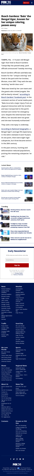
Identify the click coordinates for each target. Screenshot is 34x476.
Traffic (3, 323)
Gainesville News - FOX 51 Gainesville (21, 368)
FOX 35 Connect (20, 395)
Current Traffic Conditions (5, 328)
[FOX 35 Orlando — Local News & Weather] (6, 3)
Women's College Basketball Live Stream (20, 445)
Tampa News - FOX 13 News (21, 372)
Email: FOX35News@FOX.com (22, 389)
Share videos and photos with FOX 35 (21, 392)
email (23, 459)
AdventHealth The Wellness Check (20, 332)
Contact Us (4, 392)
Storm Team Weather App (21, 310)
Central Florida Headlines (5, 291)
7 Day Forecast (20, 298)
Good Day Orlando (6, 372)
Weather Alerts (20, 292)
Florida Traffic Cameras (5, 335)
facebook (10, 459)
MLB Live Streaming (21, 431)
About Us (4, 384)
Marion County (5, 302)
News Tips (19, 384)
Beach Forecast (20, 303)
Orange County (5, 304)
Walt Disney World (6, 357)
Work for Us (4, 396)
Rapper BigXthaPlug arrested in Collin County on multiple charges (11, 176)
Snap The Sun (19, 313)
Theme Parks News (6, 355)
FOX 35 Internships (6, 398)
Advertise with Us (6, 407)
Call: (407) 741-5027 (21, 386)
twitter (14, 459)
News (3, 286)
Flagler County (5, 298)
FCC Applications (5, 417)
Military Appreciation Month (6, 316)
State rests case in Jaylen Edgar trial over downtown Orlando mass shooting (12, 190)
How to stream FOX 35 (6, 387)
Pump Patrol (4, 326)
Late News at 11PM (6, 376)
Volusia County (5, 310)
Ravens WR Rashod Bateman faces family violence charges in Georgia (12, 183)
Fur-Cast (18, 339)
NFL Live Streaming (21, 425)
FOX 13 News (4, 28)
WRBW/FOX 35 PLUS (7, 411)
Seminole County (5, 308)
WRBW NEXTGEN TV (6, 409)
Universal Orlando (6, 361)
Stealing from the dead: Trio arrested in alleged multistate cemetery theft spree (20, 218)
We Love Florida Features (5, 352)
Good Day (19, 323)
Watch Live (26, 2)
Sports (18, 348)
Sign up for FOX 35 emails (6, 400)
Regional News (21, 366)
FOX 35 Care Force (21, 328)
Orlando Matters (5, 374)
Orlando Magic (20, 353)
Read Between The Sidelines (21, 350)
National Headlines (6, 294)
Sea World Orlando (6, 359)
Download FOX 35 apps (6, 404)
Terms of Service (18, 274)
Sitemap (3, 319)
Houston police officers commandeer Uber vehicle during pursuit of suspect (11, 168)
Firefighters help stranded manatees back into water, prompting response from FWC (20, 225)
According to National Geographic (15, 129)
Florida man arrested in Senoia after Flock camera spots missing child (11, 198)
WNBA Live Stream (21, 448)
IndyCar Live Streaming (19, 435)
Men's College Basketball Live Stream (20, 440)
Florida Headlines (5, 289)
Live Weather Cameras (19, 289)
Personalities (4, 394)
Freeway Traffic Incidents (5, 332)
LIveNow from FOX (6, 378)
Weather (19, 286)
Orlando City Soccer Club (21, 356)
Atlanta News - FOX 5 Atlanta (21, 375)
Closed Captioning (6, 413)
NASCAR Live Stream (21, 433)
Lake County (4, 300)
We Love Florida (20, 326)
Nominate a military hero (6, 313)
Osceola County (5, 306)
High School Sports (21, 359)
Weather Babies (20, 330)
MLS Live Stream (20, 450)
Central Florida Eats (6, 380)
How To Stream (5, 368)
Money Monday (20, 343)
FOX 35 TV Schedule (6, 370)
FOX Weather (19, 307)
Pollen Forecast (20, 305)
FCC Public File (5, 415)
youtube (20, 459)
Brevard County (5, 296)
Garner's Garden (20, 337)
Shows (3, 366)
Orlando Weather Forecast (20, 295)
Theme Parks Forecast (19, 300)
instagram (17, 459)
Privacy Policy (19, 273)
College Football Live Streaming (21, 428)
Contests (4, 421)
